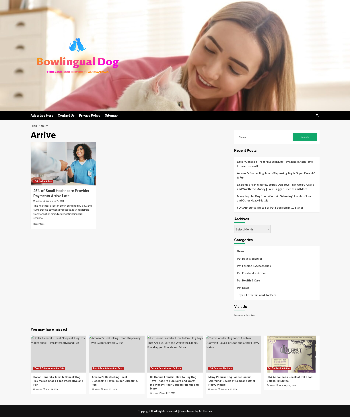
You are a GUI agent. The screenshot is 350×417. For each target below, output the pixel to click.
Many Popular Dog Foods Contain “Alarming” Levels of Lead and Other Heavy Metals (274, 198)
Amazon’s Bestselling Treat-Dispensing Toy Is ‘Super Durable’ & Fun (276, 175)
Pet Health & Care (43, 181)
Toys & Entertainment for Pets (256, 295)
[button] (317, 115)
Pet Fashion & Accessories (254, 265)
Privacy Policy (89, 115)
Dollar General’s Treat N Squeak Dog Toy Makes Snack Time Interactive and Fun (275, 164)
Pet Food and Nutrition (252, 273)
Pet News (243, 287)
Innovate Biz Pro (244, 315)
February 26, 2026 (229, 389)
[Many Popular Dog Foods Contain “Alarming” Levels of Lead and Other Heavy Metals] (233, 354)
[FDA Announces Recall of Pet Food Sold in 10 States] (292, 354)
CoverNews (186, 411)
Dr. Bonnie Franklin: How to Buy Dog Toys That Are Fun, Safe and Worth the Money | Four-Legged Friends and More (275, 187)
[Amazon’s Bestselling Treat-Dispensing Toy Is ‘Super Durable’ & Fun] (117, 354)
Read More (38, 223)
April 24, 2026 (52, 389)
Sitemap (111, 115)
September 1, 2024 (55, 201)
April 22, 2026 (168, 393)
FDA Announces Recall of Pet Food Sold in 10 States (270, 207)
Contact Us (66, 115)
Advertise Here (42, 115)
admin (39, 201)
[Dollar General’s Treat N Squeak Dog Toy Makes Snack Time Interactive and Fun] (58, 354)
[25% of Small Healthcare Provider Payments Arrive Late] (63, 163)
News (240, 251)
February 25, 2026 (287, 385)
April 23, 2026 (110, 389)
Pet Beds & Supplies (249, 258)
